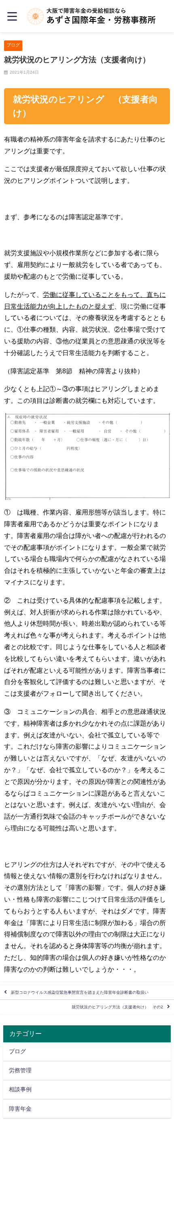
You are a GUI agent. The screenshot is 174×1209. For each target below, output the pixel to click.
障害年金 (20, 1109)
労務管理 (20, 1070)
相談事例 (20, 1089)
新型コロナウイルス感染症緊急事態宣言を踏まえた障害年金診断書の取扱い (80, 992)
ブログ (13, 44)
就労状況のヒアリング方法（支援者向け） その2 (117, 1007)
